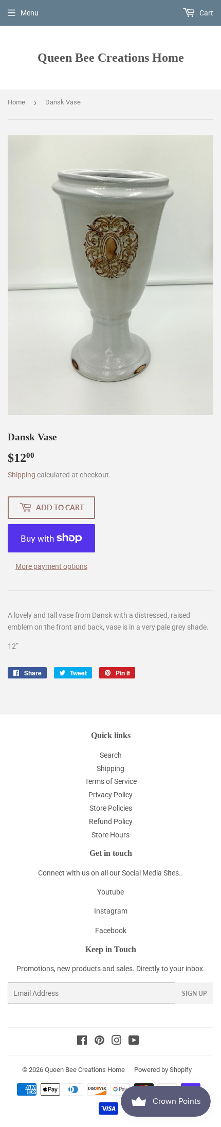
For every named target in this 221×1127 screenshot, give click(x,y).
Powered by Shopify (163, 1070)
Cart (205, 13)
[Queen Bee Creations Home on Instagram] (117, 1041)
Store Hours (110, 835)
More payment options (51, 566)
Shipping (21, 475)
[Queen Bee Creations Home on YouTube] (133, 1041)
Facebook (110, 930)
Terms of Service (111, 781)
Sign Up (194, 993)
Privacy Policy (110, 795)
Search (111, 755)
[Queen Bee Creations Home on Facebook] (82, 1041)
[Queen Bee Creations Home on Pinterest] (99, 1041)
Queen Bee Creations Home (111, 57)
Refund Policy (111, 821)
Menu (30, 13)
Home (16, 102)
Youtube (110, 892)
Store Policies (110, 808)
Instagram (110, 911)
